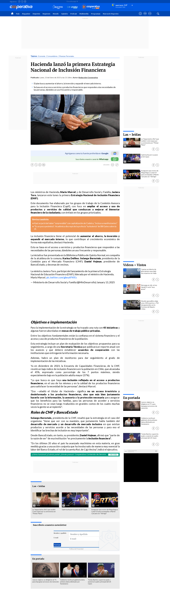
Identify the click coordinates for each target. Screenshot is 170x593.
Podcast (73, 14)
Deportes (36, 14)
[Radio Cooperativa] (91, 7)
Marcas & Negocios (110, 14)
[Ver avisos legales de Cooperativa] (140, 15)
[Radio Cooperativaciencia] (72, 7)
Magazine (26, 14)
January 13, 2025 (106, 282)
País (17, 14)
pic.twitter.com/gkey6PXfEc (61, 277)
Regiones (46, 14)
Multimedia (83, 14)
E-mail (56, 538)
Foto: (34, 96)
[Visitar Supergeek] (149, 15)
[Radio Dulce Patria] (57, 7)
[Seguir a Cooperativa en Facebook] (19, 1)
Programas (95, 14)
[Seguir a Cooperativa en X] (22, 1)
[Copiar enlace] (117, 164)
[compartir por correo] (112, 164)
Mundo (56, 14)
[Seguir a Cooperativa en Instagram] (25, 1)
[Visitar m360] (145, 15)
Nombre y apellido (60, 533)
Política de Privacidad (76, 549)
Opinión (64, 14)
